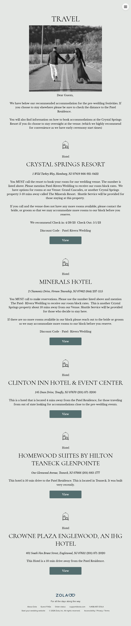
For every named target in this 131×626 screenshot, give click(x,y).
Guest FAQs (46, 607)
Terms (107, 611)
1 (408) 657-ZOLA (96, 607)
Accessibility (89, 611)
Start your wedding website (33, 611)
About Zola (32, 607)
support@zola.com (77, 607)
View (65, 240)
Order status (60, 607)
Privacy (100, 611)
